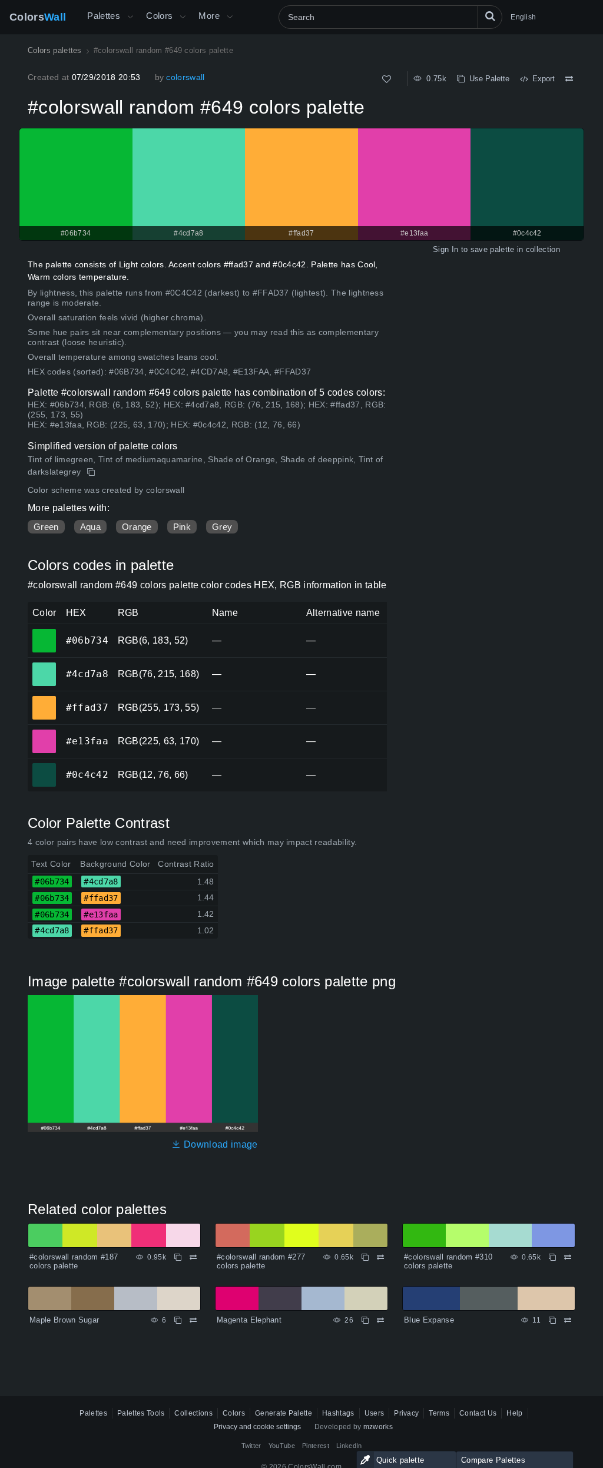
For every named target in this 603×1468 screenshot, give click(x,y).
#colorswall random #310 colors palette (448, 1261)
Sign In (445, 249)
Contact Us (477, 1413)
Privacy (406, 1413)
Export (541, 78)
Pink (182, 527)
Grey (222, 527)
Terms (439, 1413)
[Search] (490, 17)
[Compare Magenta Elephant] (380, 1320)
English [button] (523, 17)
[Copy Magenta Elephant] (365, 1320)
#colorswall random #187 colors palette (73, 1261)
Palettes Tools (140, 1413)
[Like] (386, 79)
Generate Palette (283, 1413)
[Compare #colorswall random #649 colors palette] (569, 79)
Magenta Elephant (249, 1319)
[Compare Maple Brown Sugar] (193, 1320)
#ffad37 (44, 699)
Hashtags (338, 1413)
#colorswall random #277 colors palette (261, 1261)
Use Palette (487, 78)
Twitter (251, 1445)
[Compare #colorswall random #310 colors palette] (567, 1257)
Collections (193, 1413)
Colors (37, 17)
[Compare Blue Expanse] (567, 1320)
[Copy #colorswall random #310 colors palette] (552, 1257)
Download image (219, 1144)
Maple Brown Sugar (64, 1319)
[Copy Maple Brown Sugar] (178, 1320)
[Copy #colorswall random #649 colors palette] (92, 472)
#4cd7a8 (44, 666)
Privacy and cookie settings (257, 1427)
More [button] (209, 16)
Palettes (103, 16)
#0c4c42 (44, 767)
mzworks (378, 1427)
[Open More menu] (130, 17)
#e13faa (44, 733)
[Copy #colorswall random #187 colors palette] (178, 1257)
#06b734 (44, 632)
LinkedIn (349, 1445)
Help (514, 1413)
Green (46, 527)
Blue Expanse (429, 1319)
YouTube (282, 1445)
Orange (137, 527)
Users (375, 1413)
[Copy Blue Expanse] (552, 1320)
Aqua (90, 527)
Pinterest (315, 1445)
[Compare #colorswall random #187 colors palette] (193, 1257)
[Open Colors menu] (182, 17)
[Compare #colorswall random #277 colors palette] (380, 1257)
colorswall (185, 77)
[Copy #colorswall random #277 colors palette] (365, 1257)
